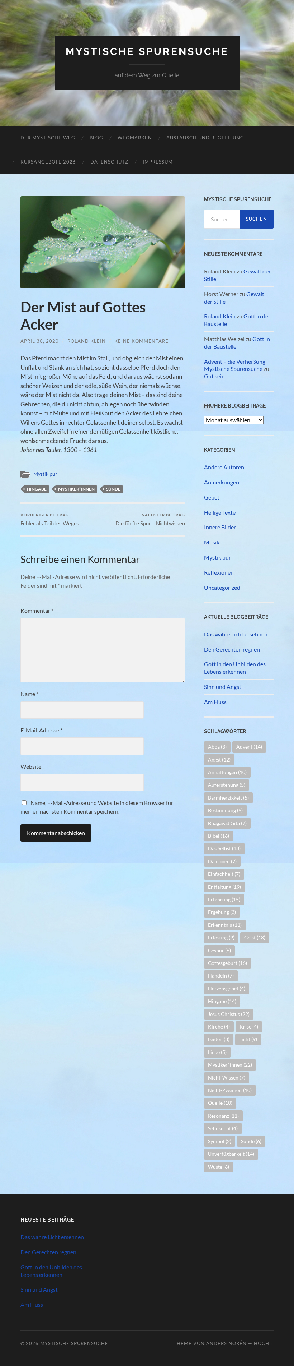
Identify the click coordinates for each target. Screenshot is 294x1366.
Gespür (219, 950)
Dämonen (222, 861)
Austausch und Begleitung (205, 138)
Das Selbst (224, 848)
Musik (211, 542)
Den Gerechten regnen (232, 649)
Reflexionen (219, 572)
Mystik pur (45, 474)
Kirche (219, 1027)
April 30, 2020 (39, 341)
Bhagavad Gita (227, 823)
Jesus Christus (229, 1014)
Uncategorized (222, 587)
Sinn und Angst (222, 686)
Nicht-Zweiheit (230, 1090)
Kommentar (36, 610)
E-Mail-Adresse (41, 730)
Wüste (218, 1167)
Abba (217, 747)
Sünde (113, 489)
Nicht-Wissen (226, 1078)
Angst (219, 759)
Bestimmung (225, 810)
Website (30, 766)
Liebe (217, 1052)
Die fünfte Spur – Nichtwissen (150, 519)
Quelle (220, 1103)
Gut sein (214, 376)
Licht (248, 1039)
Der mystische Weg (47, 138)
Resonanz (223, 1116)
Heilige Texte (220, 512)
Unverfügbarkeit (231, 1154)
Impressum (158, 162)
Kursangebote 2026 (48, 162)
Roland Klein (86, 341)
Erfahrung (224, 899)
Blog (96, 138)
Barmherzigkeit (228, 798)
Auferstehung (226, 785)
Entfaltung (224, 887)
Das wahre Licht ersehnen (235, 634)
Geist (254, 937)
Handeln (221, 975)
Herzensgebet (226, 988)
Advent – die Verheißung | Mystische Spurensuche (236, 365)
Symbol (219, 1141)
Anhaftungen (227, 772)
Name (29, 693)
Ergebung (222, 912)
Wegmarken (135, 138)
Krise (249, 1027)
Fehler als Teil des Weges (49, 519)
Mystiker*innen (76, 489)
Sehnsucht (223, 1128)
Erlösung (221, 937)
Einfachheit (224, 874)
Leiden (218, 1039)
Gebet (211, 497)
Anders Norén (226, 1343)
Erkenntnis (225, 925)
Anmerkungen (221, 482)
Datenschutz (109, 162)
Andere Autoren (224, 467)
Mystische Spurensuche (147, 52)
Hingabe (37, 489)
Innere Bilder (220, 527)
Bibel (218, 836)
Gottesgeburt (227, 963)
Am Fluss (215, 701)
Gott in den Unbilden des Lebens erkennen (235, 668)
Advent (249, 747)
